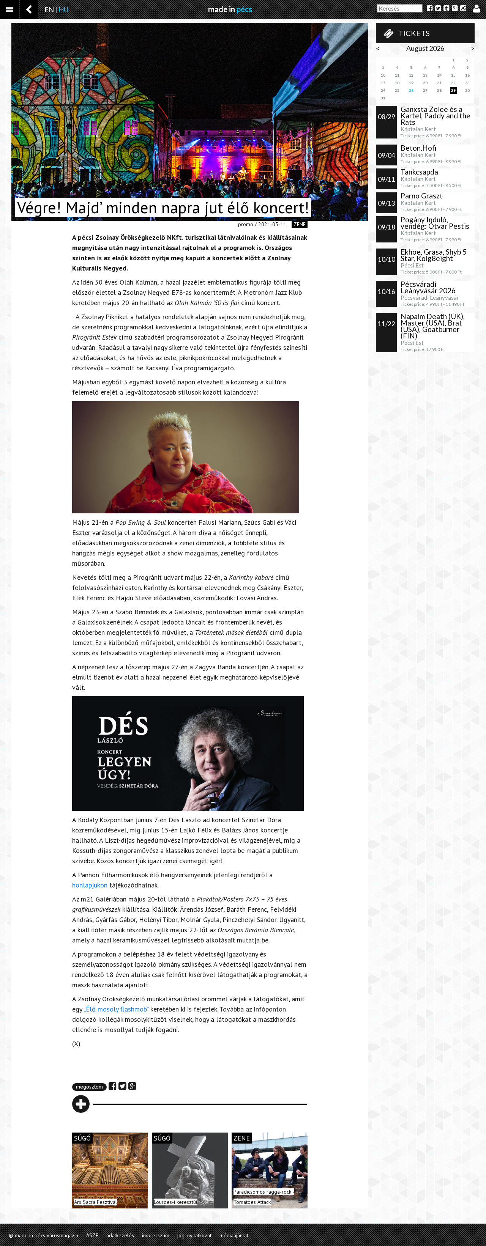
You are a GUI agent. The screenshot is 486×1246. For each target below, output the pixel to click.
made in (230, 9)
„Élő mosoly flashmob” (117, 1009)
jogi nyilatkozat (194, 1235)
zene (299, 224)
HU (63, 9)
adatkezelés (120, 1235)
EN (49, 9)
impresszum (155, 1235)
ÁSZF (92, 1235)
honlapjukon (89, 885)
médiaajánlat (233, 1235)
